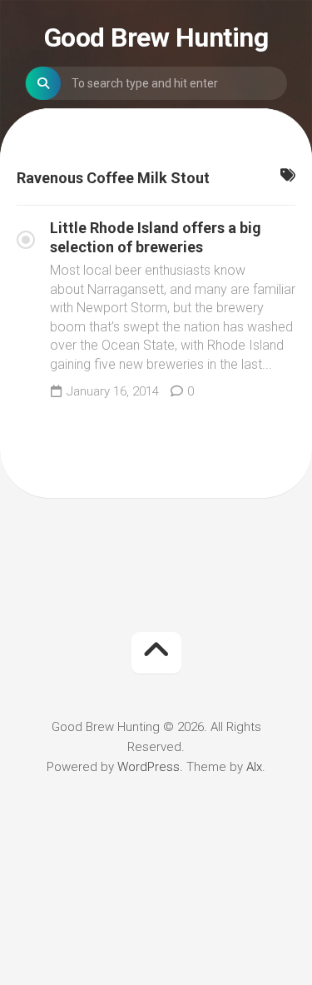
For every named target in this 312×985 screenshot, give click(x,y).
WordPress (148, 766)
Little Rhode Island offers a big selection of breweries (155, 237)
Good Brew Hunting (156, 37)
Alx (254, 766)
